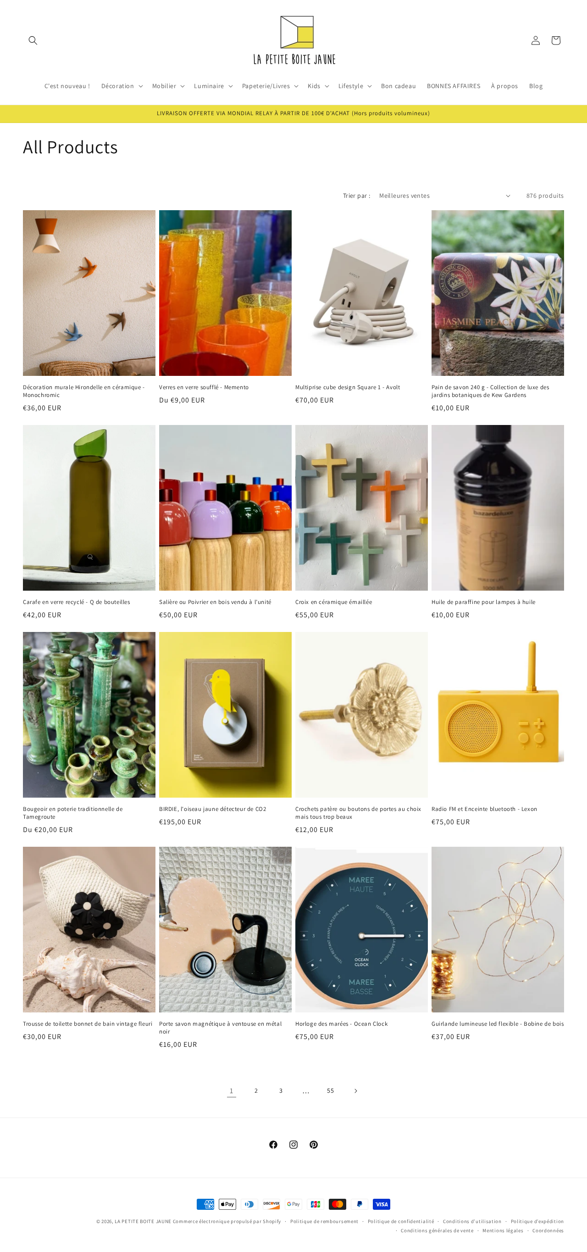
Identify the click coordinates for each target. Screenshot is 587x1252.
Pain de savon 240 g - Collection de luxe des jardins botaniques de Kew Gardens (490, 391)
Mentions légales (502, 1230)
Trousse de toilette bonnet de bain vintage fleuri (87, 1024)
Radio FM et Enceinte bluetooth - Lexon (484, 809)
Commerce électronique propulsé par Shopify (227, 1221)
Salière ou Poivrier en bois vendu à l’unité (215, 602)
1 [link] (231, 1091)
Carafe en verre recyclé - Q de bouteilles (76, 602)
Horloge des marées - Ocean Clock (341, 1024)
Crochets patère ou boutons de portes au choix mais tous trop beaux (358, 813)
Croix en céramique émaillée (333, 602)
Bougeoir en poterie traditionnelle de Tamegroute (72, 813)
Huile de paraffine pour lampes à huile (484, 602)
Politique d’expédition (537, 1221)
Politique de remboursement (324, 1221)
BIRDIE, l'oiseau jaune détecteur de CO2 (212, 809)
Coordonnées (548, 1230)
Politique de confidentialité (401, 1221)
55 (330, 1090)
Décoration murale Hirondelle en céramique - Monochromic (84, 391)
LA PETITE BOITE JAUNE (143, 1221)
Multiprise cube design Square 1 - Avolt (347, 387)
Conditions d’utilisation (472, 1221)
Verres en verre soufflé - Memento (204, 387)
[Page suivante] (355, 1091)
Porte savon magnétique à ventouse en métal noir (220, 1027)
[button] (33, 40)
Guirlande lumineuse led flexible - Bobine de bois (498, 1024)
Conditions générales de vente (437, 1230)
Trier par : (356, 195)
